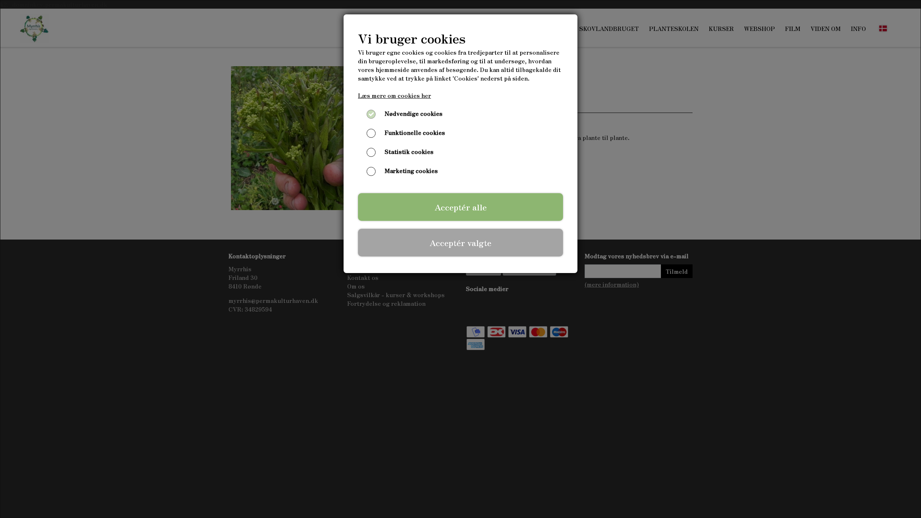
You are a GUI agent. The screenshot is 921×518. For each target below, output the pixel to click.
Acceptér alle (461, 207)
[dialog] (460, 259)
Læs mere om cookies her (394, 95)
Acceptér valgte (460, 242)
